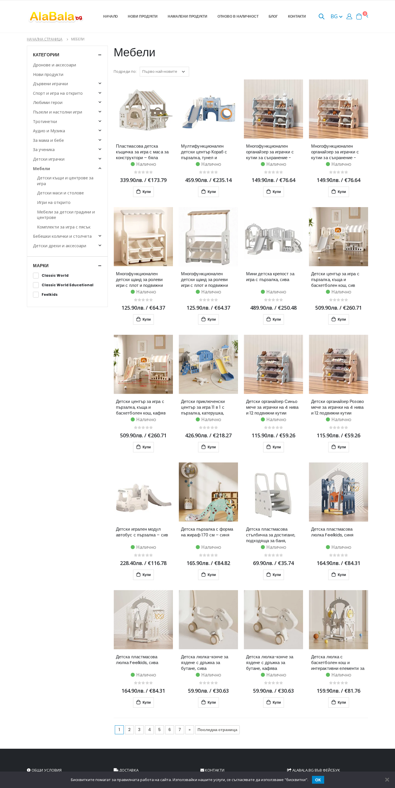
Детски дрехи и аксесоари (59, 245)
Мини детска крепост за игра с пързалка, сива (270, 277)
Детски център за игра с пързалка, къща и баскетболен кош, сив (335, 279)
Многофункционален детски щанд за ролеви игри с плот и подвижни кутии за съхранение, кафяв (204, 279)
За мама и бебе (48, 140)
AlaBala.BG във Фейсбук (315, 770)
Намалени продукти (187, 16)
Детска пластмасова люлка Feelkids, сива (137, 660)
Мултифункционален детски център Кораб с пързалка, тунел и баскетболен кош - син (204, 152)
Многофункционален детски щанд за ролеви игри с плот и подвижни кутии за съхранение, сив (141, 279)
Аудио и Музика (49, 130)
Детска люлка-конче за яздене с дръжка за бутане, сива (204, 662)
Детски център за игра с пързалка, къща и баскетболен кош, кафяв (141, 407)
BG (335, 16)
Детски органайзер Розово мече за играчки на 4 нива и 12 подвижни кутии (337, 407)
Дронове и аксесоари (54, 65)
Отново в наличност (238, 16)
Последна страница (217, 730)
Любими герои (47, 102)
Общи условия (46, 770)
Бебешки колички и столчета (62, 236)
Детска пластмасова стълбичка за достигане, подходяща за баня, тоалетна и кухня (270, 535)
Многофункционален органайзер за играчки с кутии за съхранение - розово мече (335, 152)
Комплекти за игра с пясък (64, 227)
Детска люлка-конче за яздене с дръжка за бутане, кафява (270, 662)
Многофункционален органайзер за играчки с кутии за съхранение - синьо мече (270, 152)
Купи (146, 191)
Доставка (128, 770)
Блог (273, 16)
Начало (110, 16)
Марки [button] (41, 266)
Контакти (297, 16)
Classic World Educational (67, 285)
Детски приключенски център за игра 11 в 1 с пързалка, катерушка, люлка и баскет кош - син (207, 407)
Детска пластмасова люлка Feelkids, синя (332, 532)
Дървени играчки (50, 83)
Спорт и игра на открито (58, 93)
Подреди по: (125, 71)
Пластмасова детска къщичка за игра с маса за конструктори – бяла (142, 152)
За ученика (44, 149)
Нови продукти (142, 16)
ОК (318, 780)
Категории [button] (46, 55)
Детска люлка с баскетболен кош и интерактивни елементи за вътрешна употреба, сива (337, 662)
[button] (321, 17)
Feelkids (50, 294)
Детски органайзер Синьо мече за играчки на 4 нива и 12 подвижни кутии (272, 407)
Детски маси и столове (60, 193)
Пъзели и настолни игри (57, 112)
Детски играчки (48, 159)
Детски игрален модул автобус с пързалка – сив (142, 532)
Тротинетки (45, 121)
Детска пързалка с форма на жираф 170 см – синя (207, 532)
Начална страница (44, 39)
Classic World (55, 275)
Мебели (41, 168)
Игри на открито (54, 202)
